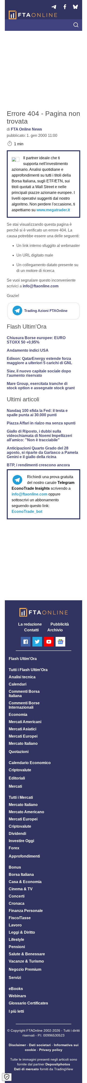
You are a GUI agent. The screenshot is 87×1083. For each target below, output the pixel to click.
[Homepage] (33, 15)
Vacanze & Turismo (26, 961)
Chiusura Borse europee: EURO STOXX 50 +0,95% (36, 340)
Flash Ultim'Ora (23, 659)
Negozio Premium (25, 969)
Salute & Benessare (27, 954)
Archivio (55, 630)
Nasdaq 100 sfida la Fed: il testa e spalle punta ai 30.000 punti (37, 413)
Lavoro (15, 925)
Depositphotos (57, 1064)
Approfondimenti (24, 856)
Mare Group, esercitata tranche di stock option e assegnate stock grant (41, 386)
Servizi (15, 978)
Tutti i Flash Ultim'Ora (28, 670)
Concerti (16, 896)
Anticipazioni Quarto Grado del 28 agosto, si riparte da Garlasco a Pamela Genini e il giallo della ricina (42, 452)
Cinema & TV (21, 889)
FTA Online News (26, 129)
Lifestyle (16, 940)
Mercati (15, 786)
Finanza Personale (26, 911)
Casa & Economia (25, 882)
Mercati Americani (25, 722)
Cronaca (16, 903)
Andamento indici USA (28, 350)
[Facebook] (25, 642)
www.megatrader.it (53, 210)
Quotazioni (19, 752)
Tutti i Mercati (21, 797)
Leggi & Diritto (22, 932)
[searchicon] (76, 25)
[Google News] (60, 642)
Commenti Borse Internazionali (24, 705)
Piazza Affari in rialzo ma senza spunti (41, 423)
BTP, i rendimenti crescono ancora (38, 465)
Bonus (15, 867)
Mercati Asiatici (22, 729)
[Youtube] (49, 642)
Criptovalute (20, 770)
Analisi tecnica (22, 677)
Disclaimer (17, 1045)
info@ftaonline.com (40, 286)
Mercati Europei (23, 736)
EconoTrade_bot (27, 511)
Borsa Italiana (21, 874)
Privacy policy (50, 1050)
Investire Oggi (21, 841)
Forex (14, 848)
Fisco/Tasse (20, 918)
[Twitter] (37, 642)
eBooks (16, 989)
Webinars (17, 996)
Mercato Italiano (23, 743)
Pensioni (17, 947)
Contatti (31, 630)
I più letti (16, 1011)
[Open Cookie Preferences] (7, 1077)
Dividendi (17, 834)
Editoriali (17, 778)
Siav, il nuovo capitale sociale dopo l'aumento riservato (39, 373)
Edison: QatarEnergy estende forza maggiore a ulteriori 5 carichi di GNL (39, 361)
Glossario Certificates (28, 1003)
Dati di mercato (26, 1069)
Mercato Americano (26, 812)
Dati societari (40, 1045)
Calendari (17, 684)
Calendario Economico (30, 763)
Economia (18, 715)
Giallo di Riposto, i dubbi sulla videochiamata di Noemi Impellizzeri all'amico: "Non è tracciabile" (39, 435)
